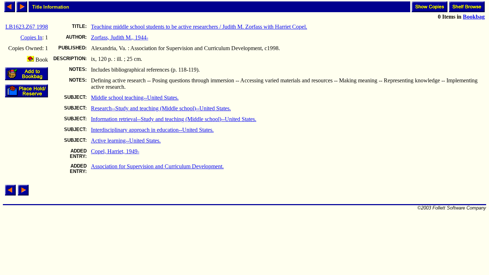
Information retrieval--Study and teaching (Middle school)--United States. (173, 119)
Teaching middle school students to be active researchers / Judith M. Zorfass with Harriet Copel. (199, 27)
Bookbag (474, 17)
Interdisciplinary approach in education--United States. (152, 130)
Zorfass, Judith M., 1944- (119, 37)
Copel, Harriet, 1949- (115, 151)
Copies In (31, 37)
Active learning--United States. (126, 141)
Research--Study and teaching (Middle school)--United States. (161, 108)
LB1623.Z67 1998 (26, 27)
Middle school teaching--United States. (135, 98)
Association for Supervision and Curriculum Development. (157, 166)
